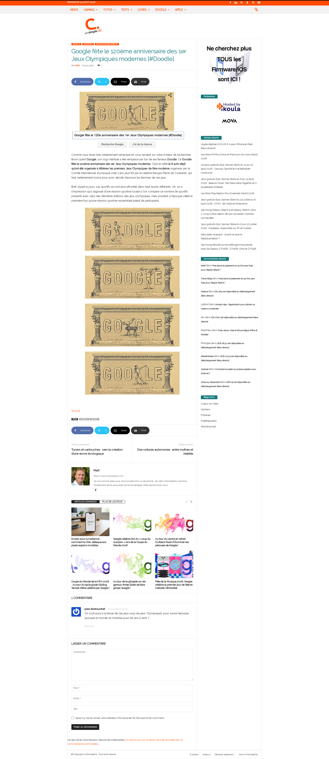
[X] (253, 3)
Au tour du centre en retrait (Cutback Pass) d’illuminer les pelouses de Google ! (172, 542)
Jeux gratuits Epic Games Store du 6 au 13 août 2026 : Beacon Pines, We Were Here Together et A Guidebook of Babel (229, 183)
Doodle (160, 9)
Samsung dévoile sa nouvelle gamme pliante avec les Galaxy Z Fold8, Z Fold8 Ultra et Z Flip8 (228, 246)
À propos (194, 754)
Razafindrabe (207, 356)
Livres (142, 9)
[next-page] (191, 502)
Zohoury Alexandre (210, 382)
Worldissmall (208, 426)
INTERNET (88, 44)
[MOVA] (229, 121)
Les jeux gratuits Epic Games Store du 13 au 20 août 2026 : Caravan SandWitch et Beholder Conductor (227, 168)
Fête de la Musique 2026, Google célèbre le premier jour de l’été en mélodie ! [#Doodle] (174, 584)
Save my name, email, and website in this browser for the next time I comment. (120, 718)
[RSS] (242, 3)
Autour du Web (209, 403)
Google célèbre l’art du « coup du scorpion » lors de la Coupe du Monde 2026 (132, 542)
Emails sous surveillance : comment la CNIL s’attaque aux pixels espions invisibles (88, 542)
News (74, 9)
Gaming (89, 9)
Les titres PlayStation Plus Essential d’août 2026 (227, 193)
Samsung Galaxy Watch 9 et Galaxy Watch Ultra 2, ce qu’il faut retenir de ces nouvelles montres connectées (228, 213)
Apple (179, 9)
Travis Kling (206, 278)
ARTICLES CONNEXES (85, 501)
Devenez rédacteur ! (225, 754)
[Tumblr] (247, 3)
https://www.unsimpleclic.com (108, 476)
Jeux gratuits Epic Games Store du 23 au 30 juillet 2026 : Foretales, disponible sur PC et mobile (229, 226)
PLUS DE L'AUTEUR (112, 501)
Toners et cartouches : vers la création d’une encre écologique (97, 451)
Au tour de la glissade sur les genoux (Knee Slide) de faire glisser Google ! (129, 584)
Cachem (205, 409)
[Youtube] (259, 3)
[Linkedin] (236, 3)
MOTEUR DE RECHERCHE (107, 44)
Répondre (89, 626)
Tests (125, 9)
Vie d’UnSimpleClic (248, 754)
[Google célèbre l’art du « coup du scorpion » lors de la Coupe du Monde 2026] (132, 522)
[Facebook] (230, 3)
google (94, 419)
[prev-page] (187, 502)
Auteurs (206, 754)
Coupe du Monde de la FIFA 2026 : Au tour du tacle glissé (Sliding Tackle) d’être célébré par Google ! (90, 584)
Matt (77, 65)
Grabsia (204, 369)
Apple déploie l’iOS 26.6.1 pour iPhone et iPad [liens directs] (226, 146)
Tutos (107, 9)
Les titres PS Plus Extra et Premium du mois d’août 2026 (229, 156)
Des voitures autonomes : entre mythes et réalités (165, 451)
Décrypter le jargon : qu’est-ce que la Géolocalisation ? (221, 236)
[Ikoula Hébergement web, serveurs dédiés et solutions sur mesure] (229, 107)
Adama (204, 291)
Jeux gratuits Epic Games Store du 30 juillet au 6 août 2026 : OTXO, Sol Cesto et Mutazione (228, 201)
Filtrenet (205, 415)
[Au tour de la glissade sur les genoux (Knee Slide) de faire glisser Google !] (132, 564)
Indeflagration (209, 420)
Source (75, 410)
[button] (256, 10)
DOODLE (76, 44)
